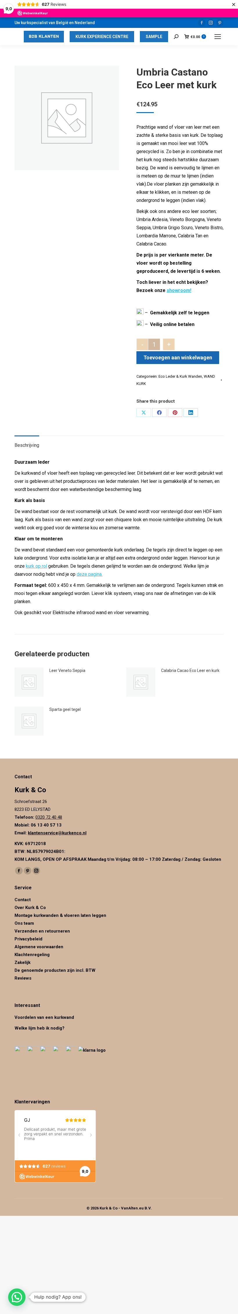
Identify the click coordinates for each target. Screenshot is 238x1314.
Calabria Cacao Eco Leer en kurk (190, 670)
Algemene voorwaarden (39, 946)
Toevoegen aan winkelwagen (177, 357)
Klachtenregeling (32, 954)
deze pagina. (89, 574)
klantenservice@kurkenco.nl (57, 833)
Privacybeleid (29, 939)
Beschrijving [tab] (27, 445)
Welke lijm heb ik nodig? (39, 1028)
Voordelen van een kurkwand (44, 1017)
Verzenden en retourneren (42, 931)
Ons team (24, 923)
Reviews (23, 978)
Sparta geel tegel (65, 709)
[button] (17, 1297)
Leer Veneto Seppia (67, 670)
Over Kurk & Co (30, 907)
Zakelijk (22, 962)
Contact (23, 899)
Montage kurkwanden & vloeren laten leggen (60, 915)
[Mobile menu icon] (217, 36)
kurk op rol (36, 566)
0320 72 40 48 (48, 817)
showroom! (179, 290)
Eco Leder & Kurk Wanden (180, 376)
